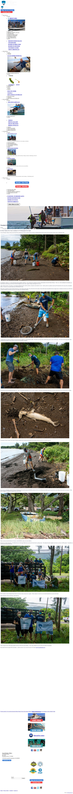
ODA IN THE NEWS (13, 123)
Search (12, 777)
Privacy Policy (6, 790)
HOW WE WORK (11, 91)
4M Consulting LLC (70, 792)
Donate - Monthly (22, 186)
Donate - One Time (22, 182)
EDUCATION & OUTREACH (14, 94)
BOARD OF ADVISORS (14, 46)
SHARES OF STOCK (12, 199)
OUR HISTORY (12, 42)
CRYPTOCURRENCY (12, 201)
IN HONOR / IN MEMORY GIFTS (15, 196)
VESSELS (9, 93)
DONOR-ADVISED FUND (13, 198)
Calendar (11, 790)
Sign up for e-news (39, 735)
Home (1, 790)
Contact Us (16, 790)
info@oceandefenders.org (40, 647)
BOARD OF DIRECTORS (14, 44)
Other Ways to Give (13, 204)
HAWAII (17, 84)
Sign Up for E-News (7, 10)
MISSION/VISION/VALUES (15, 41)
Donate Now (6, 12)
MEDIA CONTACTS (13, 125)
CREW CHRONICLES (13, 49)
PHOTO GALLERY (13, 122)
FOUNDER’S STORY (13, 47)
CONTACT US (6, 760)
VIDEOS (10, 120)
